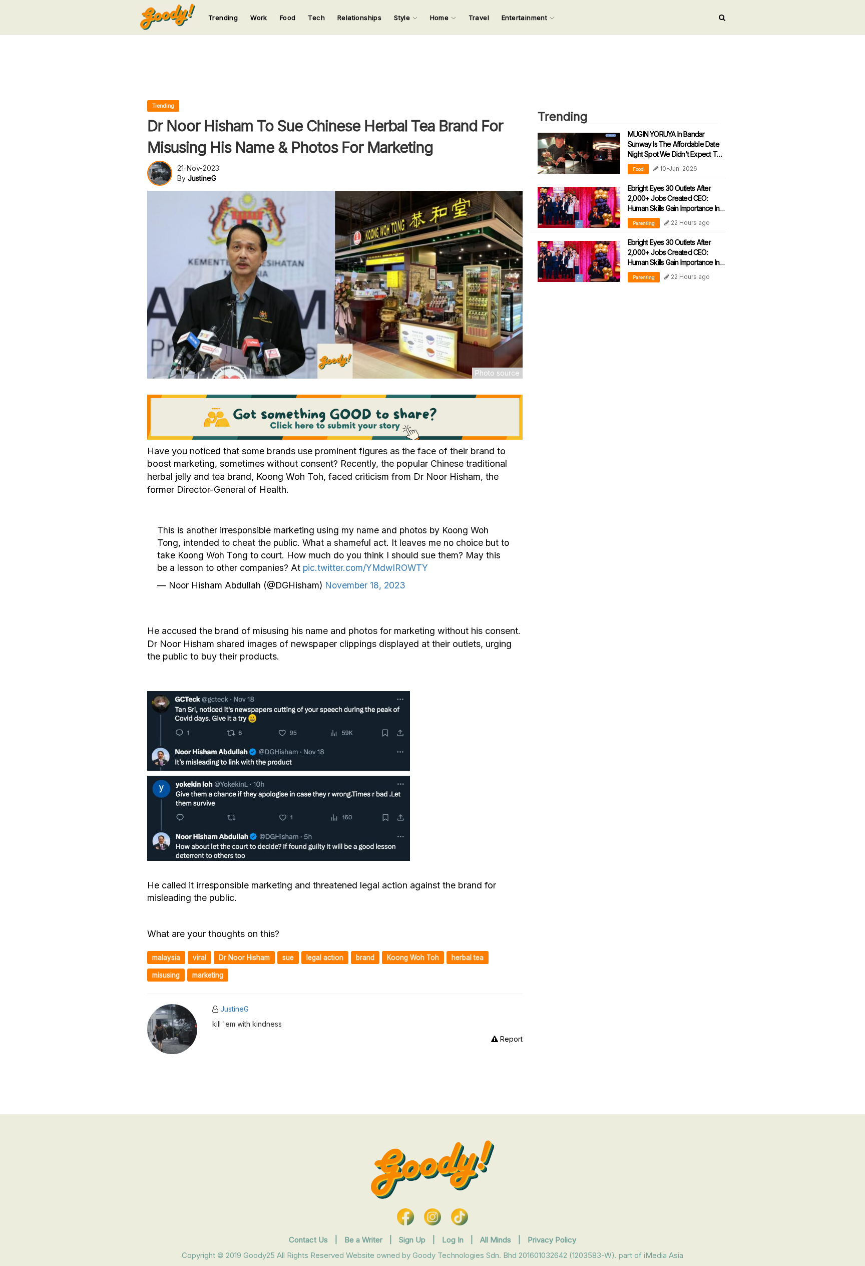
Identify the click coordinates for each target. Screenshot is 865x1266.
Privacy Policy (552, 1239)
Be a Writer (363, 1239)
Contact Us (308, 1239)
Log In (454, 1239)
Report (510, 1039)
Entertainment (526, 18)
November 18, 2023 (365, 585)
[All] (722, 18)
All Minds (496, 1239)
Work (258, 18)
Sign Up (413, 1239)
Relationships (359, 18)
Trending (223, 18)
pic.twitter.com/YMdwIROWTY (365, 567)
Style (403, 18)
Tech (316, 18)
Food (288, 18)
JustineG (234, 1009)
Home (440, 18)
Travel (479, 18)
